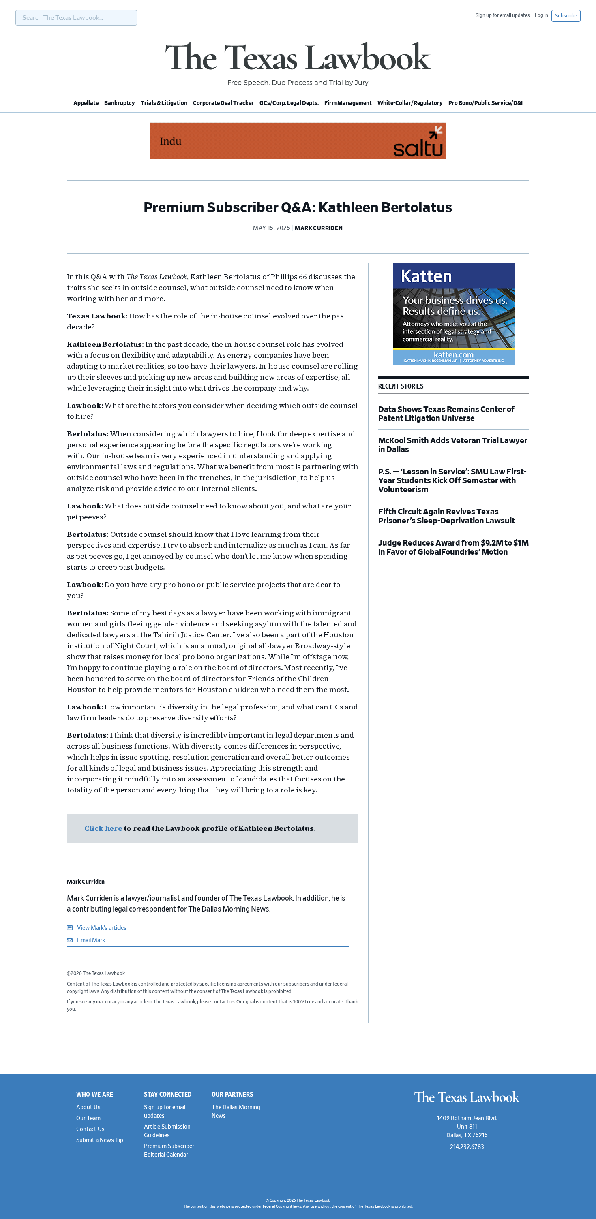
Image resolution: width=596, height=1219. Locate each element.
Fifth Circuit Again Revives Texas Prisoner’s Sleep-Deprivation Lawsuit (447, 516)
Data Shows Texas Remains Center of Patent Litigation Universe (446, 414)
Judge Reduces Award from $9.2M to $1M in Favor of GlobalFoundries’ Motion (453, 547)
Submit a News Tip (99, 1140)
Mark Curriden (86, 882)
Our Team (88, 1118)
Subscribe (566, 15)
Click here (104, 828)
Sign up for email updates (503, 15)
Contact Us (90, 1129)
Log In (541, 15)
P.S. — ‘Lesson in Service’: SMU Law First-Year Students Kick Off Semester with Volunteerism (452, 481)
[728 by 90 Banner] (298, 158)
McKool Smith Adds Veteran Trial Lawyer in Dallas (452, 445)
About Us (88, 1107)
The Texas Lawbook (298, 64)
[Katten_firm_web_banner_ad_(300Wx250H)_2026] (454, 363)
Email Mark (90, 941)
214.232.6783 (467, 1147)
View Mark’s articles (101, 928)
